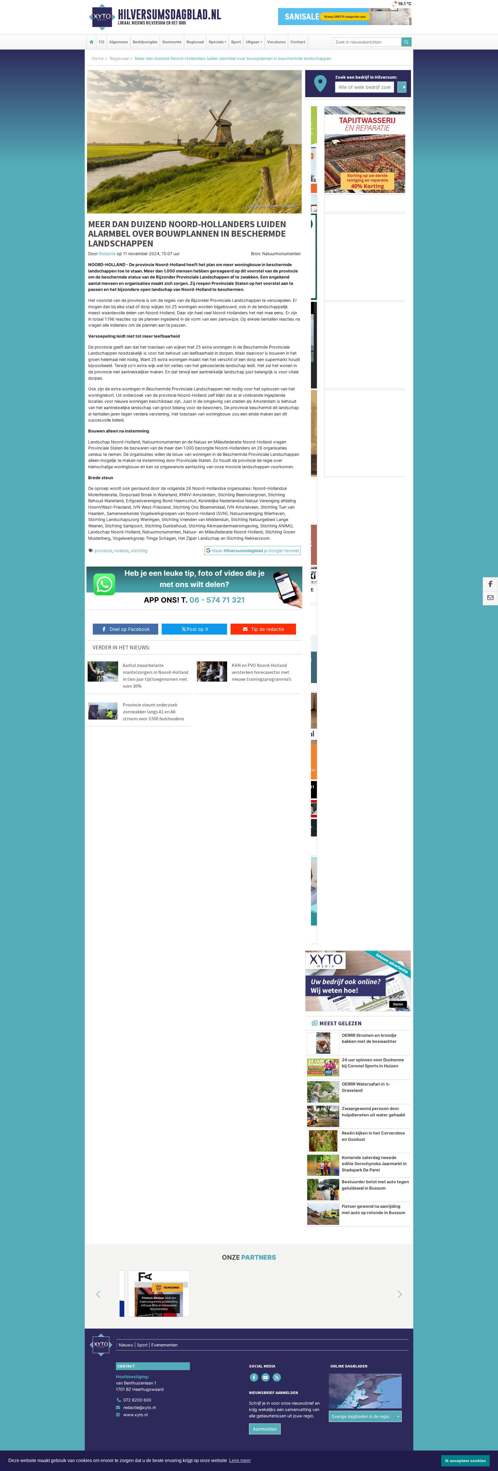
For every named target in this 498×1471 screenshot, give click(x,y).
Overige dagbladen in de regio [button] (360, 949)
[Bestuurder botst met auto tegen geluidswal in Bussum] (323, 722)
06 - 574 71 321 (217, 599)
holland (121, 550)
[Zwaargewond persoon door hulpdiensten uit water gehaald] (323, 649)
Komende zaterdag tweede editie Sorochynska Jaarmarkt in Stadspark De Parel (374, 696)
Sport (236, 42)
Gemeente (172, 42)
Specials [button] (216, 42)
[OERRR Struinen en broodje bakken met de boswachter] (323, 576)
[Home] (91, 42)
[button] (92, 827)
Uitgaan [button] (252, 42)
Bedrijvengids (145, 42)
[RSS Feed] (277, 910)
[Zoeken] (406, 41)
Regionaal (195, 42)
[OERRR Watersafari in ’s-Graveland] (323, 625)
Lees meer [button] (240, 1460)
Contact (297, 42)
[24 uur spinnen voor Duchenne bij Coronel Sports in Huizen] (323, 601)
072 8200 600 (137, 932)
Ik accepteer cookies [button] (465, 1460)
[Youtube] (265, 910)
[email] (490, 598)
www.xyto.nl (135, 947)
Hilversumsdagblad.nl (169, 14)
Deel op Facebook (130, 629)
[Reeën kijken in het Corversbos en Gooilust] (323, 674)
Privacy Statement (389, 996)
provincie (103, 550)
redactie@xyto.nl (139, 940)
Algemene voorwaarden (325, 996)
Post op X (197, 629)
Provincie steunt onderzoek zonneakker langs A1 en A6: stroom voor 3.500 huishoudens (153, 711)
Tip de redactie (267, 629)
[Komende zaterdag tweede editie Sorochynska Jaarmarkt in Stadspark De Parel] (323, 698)
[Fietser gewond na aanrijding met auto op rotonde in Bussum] (323, 747)
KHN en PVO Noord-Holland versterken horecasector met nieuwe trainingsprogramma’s (261, 672)
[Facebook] (254, 910)
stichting (139, 550)
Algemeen (118, 42)
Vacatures (276, 42)
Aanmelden (265, 962)
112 (101, 42)
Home (97, 58)
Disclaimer (359, 996)
